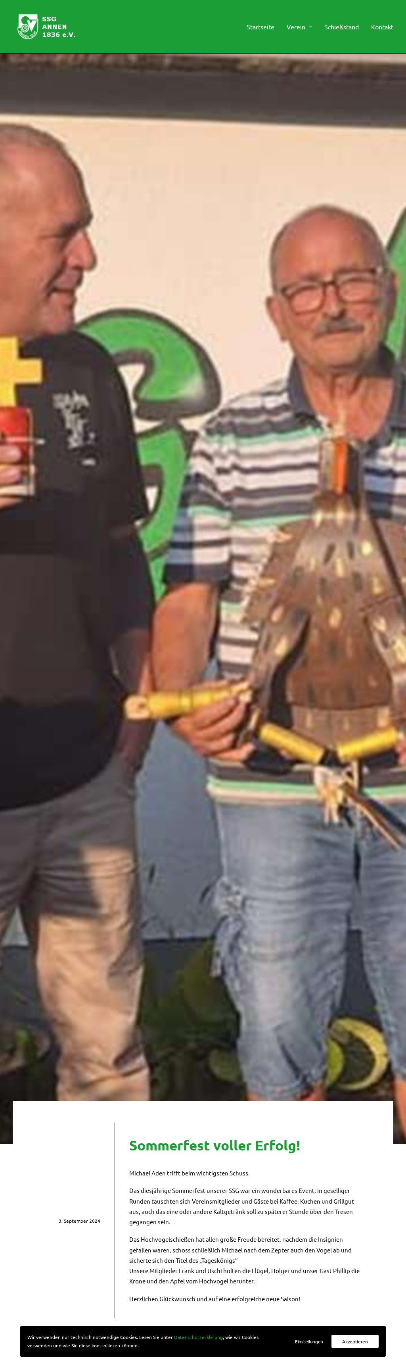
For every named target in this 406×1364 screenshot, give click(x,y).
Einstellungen (309, 1341)
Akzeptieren (355, 1341)
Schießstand (341, 27)
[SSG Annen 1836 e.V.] (46, 26)
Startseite (260, 27)
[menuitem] (263, 26)
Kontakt (382, 27)
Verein (296, 27)
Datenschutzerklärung (198, 1337)
